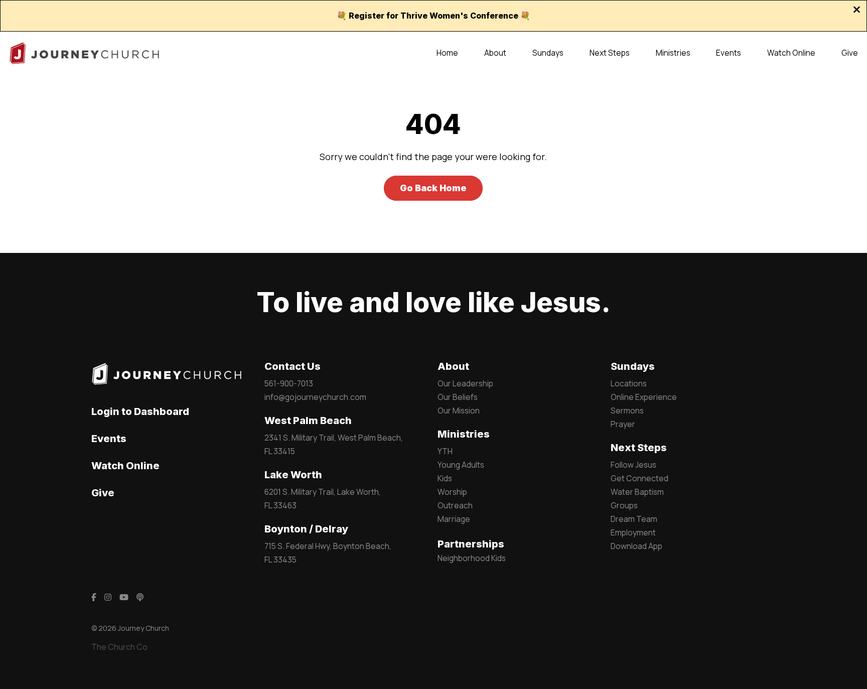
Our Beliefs (458, 396)
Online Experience (644, 396)
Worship (452, 491)
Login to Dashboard (140, 411)
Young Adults (461, 464)
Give (102, 493)
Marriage (454, 518)
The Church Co (119, 646)
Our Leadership (465, 383)
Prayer (623, 424)
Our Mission (459, 410)
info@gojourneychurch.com (315, 396)
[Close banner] (856, 11)
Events (108, 439)
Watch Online (125, 466)
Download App (636, 546)
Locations (629, 383)
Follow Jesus (633, 464)
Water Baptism (637, 491)
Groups (624, 505)
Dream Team (634, 518)
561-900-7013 (288, 383)
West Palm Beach (308, 421)
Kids (445, 478)
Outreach (455, 505)
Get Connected (639, 478)
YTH (445, 451)
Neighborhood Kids (472, 558)
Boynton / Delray (306, 529)
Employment (633, 532)
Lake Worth (293, 475)
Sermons (627, 410)
